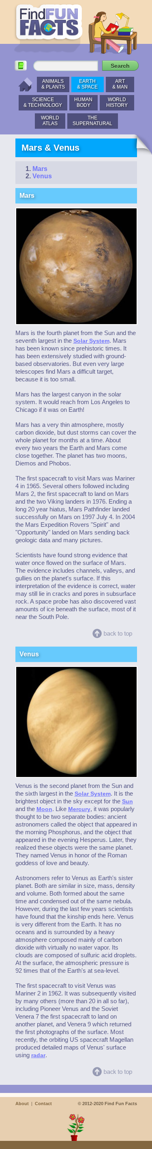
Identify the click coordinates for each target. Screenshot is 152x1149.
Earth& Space (87, 84)
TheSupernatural (92, 120)
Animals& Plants (53, 84)
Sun (127, 801)
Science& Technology (43, 102)
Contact (43, 1103)
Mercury (79, 809)
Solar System (91, 341)
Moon (44, 809)
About (22, 1103)
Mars (39, 168)
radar (38, 1055)
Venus (42, 176)
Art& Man (120, 84)
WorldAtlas (50, 120)
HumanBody (83, 102)
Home (23, 84)
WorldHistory (117, 102)
